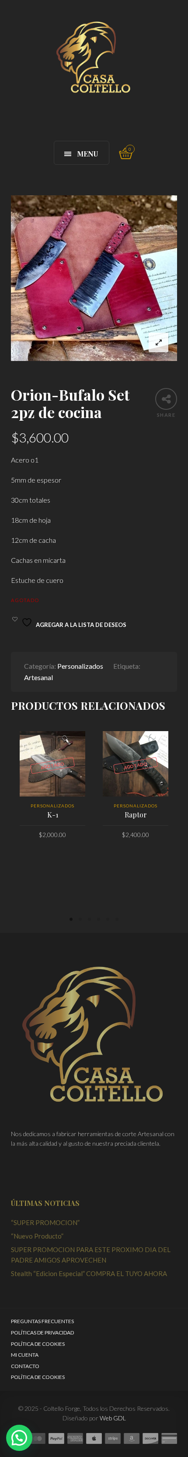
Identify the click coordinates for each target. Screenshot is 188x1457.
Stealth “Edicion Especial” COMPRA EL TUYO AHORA (89, 1273)
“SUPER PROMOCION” (45, 1222)
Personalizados (80, 666)
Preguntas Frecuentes (42, 1321)
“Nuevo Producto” (37, 1236)
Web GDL (113, 1418)
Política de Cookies (38, 1344)
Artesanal (38, 677)
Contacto (25, 1366)
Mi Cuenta (24, 1354)
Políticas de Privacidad (42, 1332)
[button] (19, 1438)
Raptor (136, 814)
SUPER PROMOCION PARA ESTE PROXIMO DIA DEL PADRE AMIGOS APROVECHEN (91, 1255)
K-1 (52, 814)
